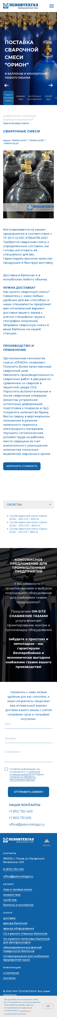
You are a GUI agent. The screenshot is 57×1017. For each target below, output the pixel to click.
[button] (22, 466)
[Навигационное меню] (51, 6)
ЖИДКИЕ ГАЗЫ (20, 97)
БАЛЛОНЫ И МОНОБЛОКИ (34, 97)
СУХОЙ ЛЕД (48, 97)
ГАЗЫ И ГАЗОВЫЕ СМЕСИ (8, 98)
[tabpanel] (28, 523)
